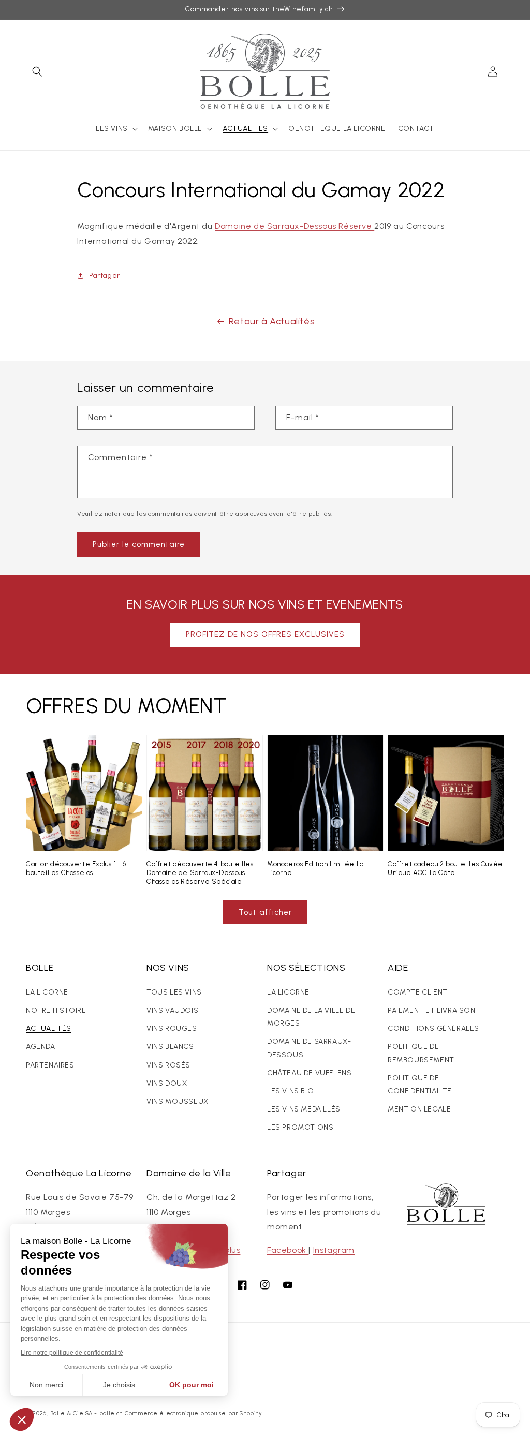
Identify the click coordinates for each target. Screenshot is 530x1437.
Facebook (287, 1250)
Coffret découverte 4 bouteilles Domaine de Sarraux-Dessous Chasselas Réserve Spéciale (200, 872)
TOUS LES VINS (174, 992)
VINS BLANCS (170, 1046)
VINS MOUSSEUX (177, 1101)
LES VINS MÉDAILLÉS (304, 1109)
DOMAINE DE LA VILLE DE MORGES (311, 1017)
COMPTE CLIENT (418, 992)
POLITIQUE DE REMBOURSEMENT (421, 1053)
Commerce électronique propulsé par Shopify (193, 1413)
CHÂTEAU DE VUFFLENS (309, 1073)
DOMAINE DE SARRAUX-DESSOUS (309, 1048)
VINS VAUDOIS (172, 1010)
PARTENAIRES (50, 1065)
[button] (37, 71)
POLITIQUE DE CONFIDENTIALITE (420, 1084)
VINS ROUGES (171, 1028)
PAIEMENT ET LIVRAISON (432, 1010)
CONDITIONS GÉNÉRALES (433, 1028)
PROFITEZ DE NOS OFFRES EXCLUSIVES (265, 634)
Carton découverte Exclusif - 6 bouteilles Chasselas (76, 868)
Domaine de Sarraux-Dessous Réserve (294, 226)
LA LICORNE (47, 992)
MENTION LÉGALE (419, 1109)
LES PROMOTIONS (300, 1127)
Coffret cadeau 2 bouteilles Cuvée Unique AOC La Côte (445, 868)
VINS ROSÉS (168, 1065)
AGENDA (40, 1046)
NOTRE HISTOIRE (56, 1010)
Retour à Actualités (271, 321)
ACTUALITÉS (48, 1028)
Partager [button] (104, 275)
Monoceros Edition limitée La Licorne (315, 868)
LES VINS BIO (290, 1091)
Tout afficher (265, 912)
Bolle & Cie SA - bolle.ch (86, 1413)
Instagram (334, 1250)
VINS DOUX (166, 1083)
